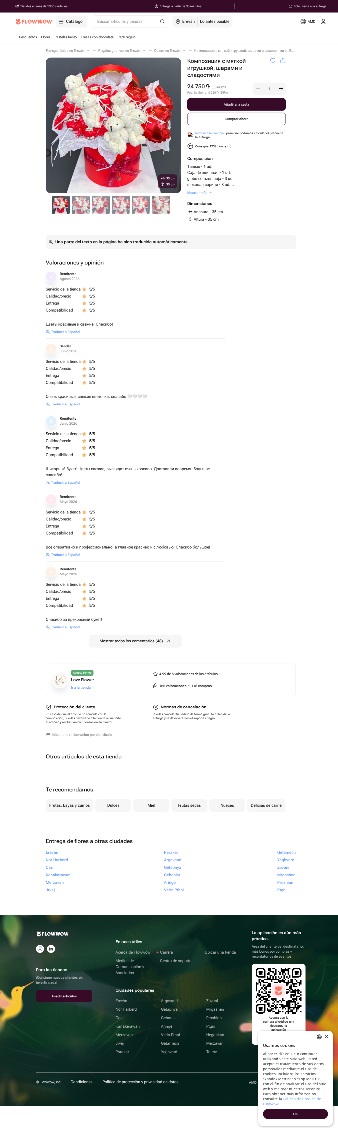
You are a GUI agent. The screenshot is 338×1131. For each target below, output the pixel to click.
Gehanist (169, 1017)
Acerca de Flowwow (133, 952)
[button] (258, 89)
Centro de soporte (175, 960)
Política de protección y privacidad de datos (140, 1081)
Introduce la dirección (210, 133)
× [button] (326, 1037)
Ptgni (210, 1026)
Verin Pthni (170, 1034)
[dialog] (295, 1078)
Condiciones (81, 1081)
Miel (151, 805)
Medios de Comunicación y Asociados (130, 966)
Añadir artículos (64, 996)
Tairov (211, 1051)
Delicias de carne (266, 805)
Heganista (215, 1034)
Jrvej (120, 1043)
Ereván (121, 1000)
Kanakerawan (128, 1026)
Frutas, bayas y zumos (69, 805)
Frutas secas (189, 805)
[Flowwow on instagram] (40, 949)
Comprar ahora (236, 119)
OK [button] (295, 1113)
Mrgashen (215, 1009)
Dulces (113, 805)
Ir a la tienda (81, 687)
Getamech (170, 1043)
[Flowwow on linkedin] (51, 949)
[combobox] (319, 1036)
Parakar (122, 1051)
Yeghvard (169, 1051)
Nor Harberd (126, 1009)
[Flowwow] (34, 21)
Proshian (214, 1017)
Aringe (166, 1026)
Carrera (166, 952)
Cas (119, 1017)
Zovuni (212, 1000)
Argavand (169, 1000)
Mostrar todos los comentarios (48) (131, 641)
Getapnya (169, 1009)
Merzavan (124, 1034)
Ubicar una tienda (220, 952)
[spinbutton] (269, 89)
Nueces (227, 805)
